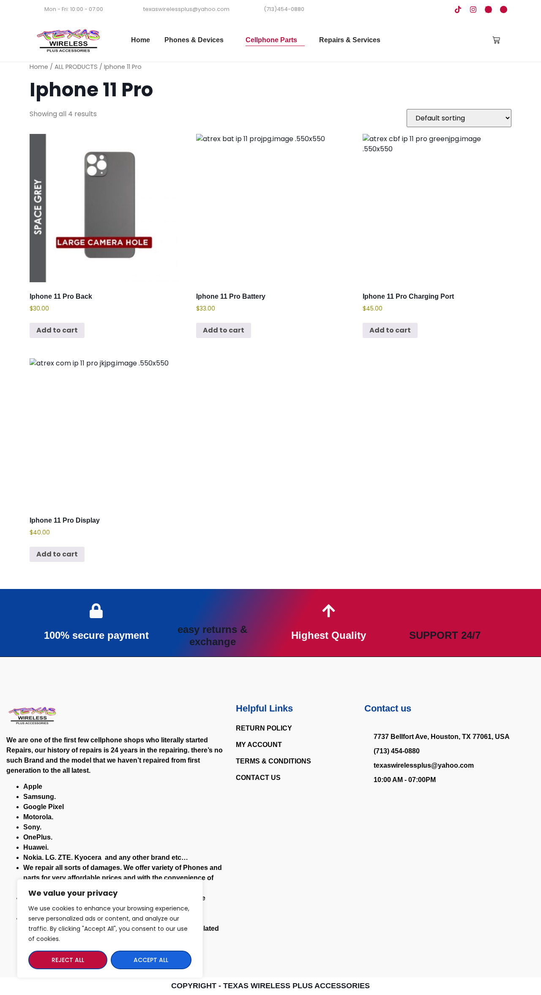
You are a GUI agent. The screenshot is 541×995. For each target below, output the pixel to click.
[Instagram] (473, 9)
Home (39, 67)
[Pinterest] (503, 9)
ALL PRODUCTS (76, 67)
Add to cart (57, 330)
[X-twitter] (488, 9)
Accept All (151, 960)
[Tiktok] (458, 9)
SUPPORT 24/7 (445, 635)
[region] (110, 928)
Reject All (68, 960)
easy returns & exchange (212, 635)
